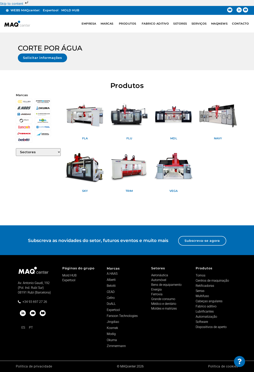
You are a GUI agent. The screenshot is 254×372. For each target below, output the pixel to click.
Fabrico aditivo (206, 306)
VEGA (173, 191)
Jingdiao (113, 322)
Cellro (111, 298)
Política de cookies (223, 366)
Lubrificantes (205, 311)
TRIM (129, 191)
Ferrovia (157, 294)
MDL (173, 138)
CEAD (110, 292)
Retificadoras (205, 286)
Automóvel (158, 280)
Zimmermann (116, 346)
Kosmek (112, 328)
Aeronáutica (159, 275)
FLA (85, 138)
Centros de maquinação (212, 280)
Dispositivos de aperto (211, 327)
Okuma (112, 340)
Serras (200, 291)
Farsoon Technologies (122, 316)
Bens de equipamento (166, 285)
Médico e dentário (163, 304)
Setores (158, 268)
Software (202, 322)
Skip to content (12, 4)
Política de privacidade (34, 366)
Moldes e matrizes (164, 308)
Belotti (111, 286)
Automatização (206, 316)
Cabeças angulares (209, 301)
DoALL (111, 304)
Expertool (68, 280)
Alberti (111, 280)
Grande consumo (163, 299)
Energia (156, 289)
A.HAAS (112, 273)
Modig (111, 334)
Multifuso (202, 296)
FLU (129, 138)
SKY (85, 191)
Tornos (200, 275)
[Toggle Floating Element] (239, 361)
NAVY (218, 138)
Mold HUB (69, 275)
